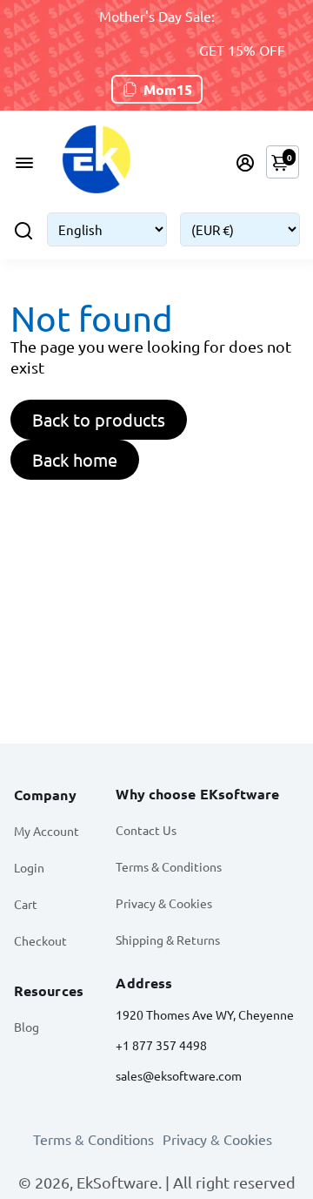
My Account (46, 831)
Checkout (40, 940)
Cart (25, 904)
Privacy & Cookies (164, 903)
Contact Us (146, 830)
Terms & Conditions (169, 866)
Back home (74, 459)
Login (29, 867)
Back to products (98, 419)
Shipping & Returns (168, 939)
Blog (26, 1026)
